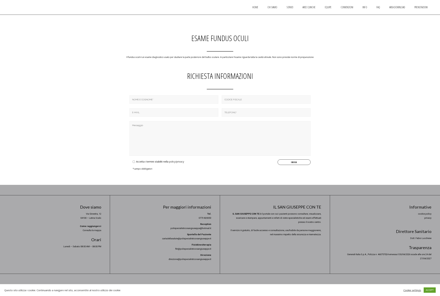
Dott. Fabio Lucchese (420, 238)
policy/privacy (176, 161)
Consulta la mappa (92, 230)
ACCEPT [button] (430, 290)
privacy (427, 218)
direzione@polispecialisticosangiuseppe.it (190, 259)
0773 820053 (205, 218)
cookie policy (424, 214)
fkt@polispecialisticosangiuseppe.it (193, 249)
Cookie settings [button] (412, 290)
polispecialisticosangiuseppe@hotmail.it (190, 228)
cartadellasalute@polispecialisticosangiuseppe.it (186, 238)
